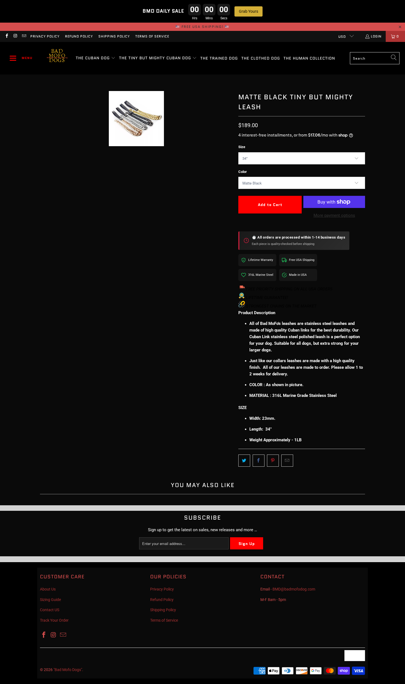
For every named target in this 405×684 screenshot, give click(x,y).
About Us (48, 589)
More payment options (334, 215)
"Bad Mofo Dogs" (67, 669)
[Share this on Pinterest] (273, 461)
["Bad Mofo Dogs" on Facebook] (6, 36)
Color (242, 172)
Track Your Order (54, 620)
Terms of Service (152, 36)
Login (376, 36)
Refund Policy (79, 36)
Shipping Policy (114, 36)
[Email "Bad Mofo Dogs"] (23, 36)
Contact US (49, 610)
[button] (21, 58)
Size (241, 147)
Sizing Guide (50, 599)
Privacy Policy (45, 36)
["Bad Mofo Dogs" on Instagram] (15, 36)
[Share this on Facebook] (258, 461)
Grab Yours (248, 11)
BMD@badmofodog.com (293, 589)
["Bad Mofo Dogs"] (57, 58)
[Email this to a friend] (287, 461)
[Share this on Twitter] (244, 461)
